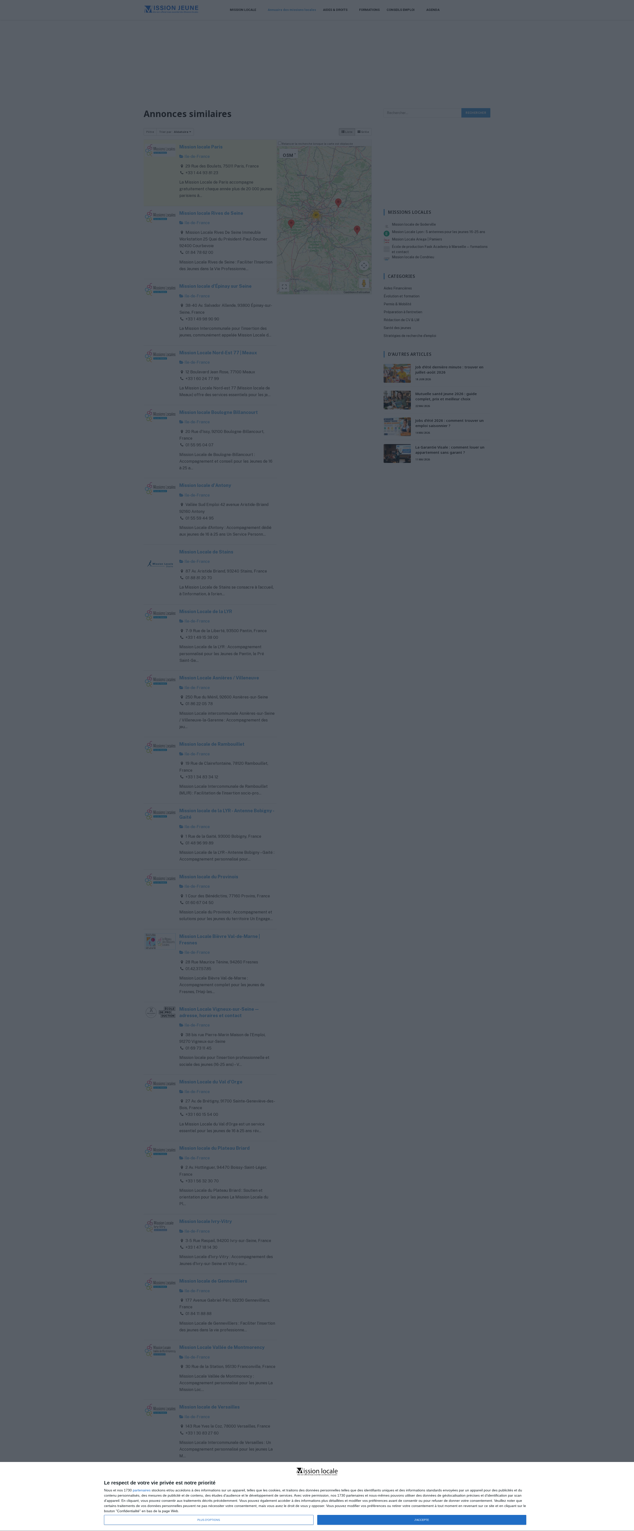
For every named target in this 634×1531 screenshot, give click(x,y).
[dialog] (317, 1496)
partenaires (142, 1490)
